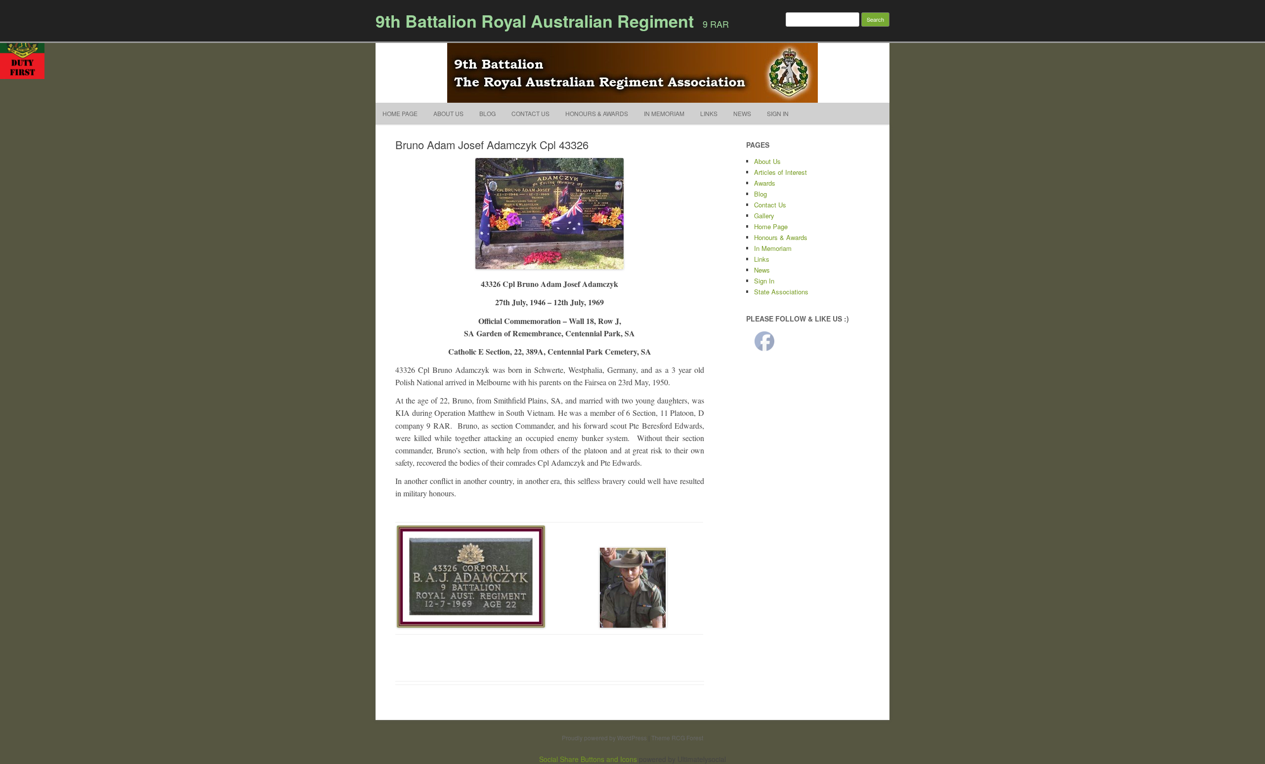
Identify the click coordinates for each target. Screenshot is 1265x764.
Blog (487, 113)
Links (708, 113)
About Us (448, 113)
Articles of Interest (780, 172)
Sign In (778, 113)
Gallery (764, 215)
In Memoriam (664, 113)
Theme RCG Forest (677, 737)
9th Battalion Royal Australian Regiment (535, 21)
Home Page (400, 113)
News (742, 113)
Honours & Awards (596, 113)
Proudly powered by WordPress (604, 737)
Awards (764, 183)
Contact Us (530, 113)
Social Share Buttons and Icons (588, 759)
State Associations (781, 291)
